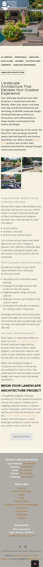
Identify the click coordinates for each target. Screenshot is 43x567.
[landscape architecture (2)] (11, 182)
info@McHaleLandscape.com (21, 535)
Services (21, 488)
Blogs (21, 494)
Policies (21, 517)
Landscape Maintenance (24, 65)
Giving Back (21, 511)
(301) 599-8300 (29, 463)
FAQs (21, 498)
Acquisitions (21, 507)
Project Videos (21, 501)
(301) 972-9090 (27, 477)
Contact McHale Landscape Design (20, 415)
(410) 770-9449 (25, 470)
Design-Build (20, 57)
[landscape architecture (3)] (32, 165)
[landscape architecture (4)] (11, 165)
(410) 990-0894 (26, 467)
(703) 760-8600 (25, 473)
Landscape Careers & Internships (21, 504)
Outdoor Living (33, 61)
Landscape (34, 57)
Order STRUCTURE (21, 491)
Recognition (21, 514)
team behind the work (26, 341)
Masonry (19, 61)
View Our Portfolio (21, 436)
